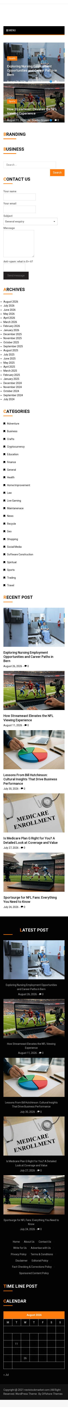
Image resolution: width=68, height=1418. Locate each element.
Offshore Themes (52, 1393)
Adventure (13, 423)
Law (9, 492)
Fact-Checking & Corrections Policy (32, 1266)
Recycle (11, 523)
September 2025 (13, 346)
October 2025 (11, 342)
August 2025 (10, 350)
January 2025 (11, 378)
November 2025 (12, 338)
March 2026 (10, 322)
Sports (12, 101)
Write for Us (20, 1247)
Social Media (14, 546)
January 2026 (11, 330)
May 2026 (9, 313)
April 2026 (9, 317)
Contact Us (45, 1241)
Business (12, 431)
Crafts (10, 439)
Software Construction (20, 554)
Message (9, 228)
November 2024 (12, 387)
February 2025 (11, 374)
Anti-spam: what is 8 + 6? (18, 261)
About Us (29, 1241)
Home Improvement (18, 485)
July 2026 (9, 305)
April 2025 (9, 366)
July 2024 (9, 399)
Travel (10, 585)
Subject (8, 215)
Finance (11, 462)
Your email (9, 203)
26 (25, 1358)
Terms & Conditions (42, 1254)
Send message (16, 275)
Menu (12, 30)
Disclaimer (22, 1260)
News (10, 515)
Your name (9, 191)
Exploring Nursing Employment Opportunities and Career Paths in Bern (32, 70)
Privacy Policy (18, 1254)
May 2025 (9, 362)
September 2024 (13, 395)
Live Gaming (14, 500)
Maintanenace (15, 508)
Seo (9, 531)
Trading (11, 577)
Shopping (12, 539)
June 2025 (9, 358)
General (11, 469)
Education (12, 454)
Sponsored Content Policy (34, 1273)
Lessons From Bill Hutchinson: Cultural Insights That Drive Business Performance (30, 779)
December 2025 (12, 334)
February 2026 (11, 326)
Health (12, 58)
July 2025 (9, 354)
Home (16, 1241)
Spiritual (12, 562)
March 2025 (10, 370)
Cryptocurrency (16, 446)
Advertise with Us (41, 1247)
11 (16, 1343)
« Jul (6, 1374)
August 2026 (10, 301)
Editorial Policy (40, 1260)
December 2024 (12, 383)
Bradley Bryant (40, 81)
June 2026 (9, 309)
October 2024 (11, 391)
